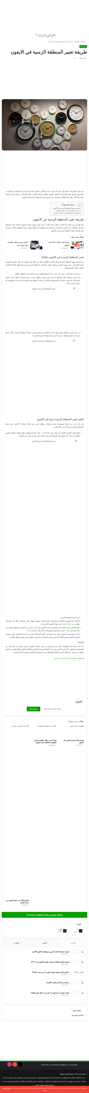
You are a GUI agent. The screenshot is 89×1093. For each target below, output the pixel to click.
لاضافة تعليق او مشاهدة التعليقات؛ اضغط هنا (44, 915)
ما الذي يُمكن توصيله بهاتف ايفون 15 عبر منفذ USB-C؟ (50, 972)
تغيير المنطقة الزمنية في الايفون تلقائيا (67, 211)
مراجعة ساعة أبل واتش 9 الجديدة (57, 982)
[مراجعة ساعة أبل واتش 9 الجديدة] (77, 985)
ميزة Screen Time (68, 624)
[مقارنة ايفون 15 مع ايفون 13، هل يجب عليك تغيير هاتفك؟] (77, 996)
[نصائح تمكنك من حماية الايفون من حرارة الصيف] (17, 811)
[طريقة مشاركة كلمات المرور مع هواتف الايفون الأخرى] (77, 954)
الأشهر (44, 943)
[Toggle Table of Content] (78, 205)
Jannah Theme (6, 1088)
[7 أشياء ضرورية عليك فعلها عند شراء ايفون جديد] (36, 245)
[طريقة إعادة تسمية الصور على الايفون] (72, 731)
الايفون (78, 702)
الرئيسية (83, 41)
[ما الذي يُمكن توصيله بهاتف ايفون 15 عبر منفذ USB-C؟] (77, 975)
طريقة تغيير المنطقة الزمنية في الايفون (66, 208)
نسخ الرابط (33, 709)
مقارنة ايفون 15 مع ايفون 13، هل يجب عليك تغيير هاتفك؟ (50, 993)
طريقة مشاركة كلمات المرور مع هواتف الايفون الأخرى (50, 952)
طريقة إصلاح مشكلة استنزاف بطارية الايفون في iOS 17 (50, 962)
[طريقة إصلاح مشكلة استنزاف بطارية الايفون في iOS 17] (77, 965)
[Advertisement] (44, 16)
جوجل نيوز (74, 1015)
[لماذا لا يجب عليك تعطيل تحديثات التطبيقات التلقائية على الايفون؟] (44, 731)
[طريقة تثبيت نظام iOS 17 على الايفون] (77, 245)
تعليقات (16, 943)
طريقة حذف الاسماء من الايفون (65, 658)
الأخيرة (73, 943)
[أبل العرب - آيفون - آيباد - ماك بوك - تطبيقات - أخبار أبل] (44, 35)
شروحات (76, 41)
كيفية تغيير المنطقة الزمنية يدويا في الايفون (66, 213)
